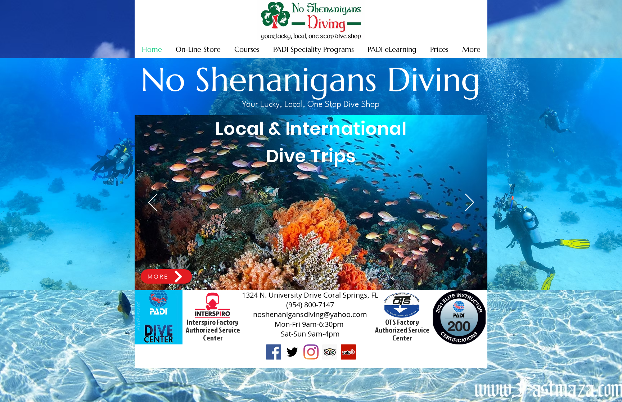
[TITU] (303, 278)
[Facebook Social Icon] (273, 352)
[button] (489, 19)
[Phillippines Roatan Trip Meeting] (295, 279)
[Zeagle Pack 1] (312, 278)
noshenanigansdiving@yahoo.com (310, 314)
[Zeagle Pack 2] (320, 278)
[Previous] (152, 203)
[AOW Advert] (328, 278)
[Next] (469, 203)
